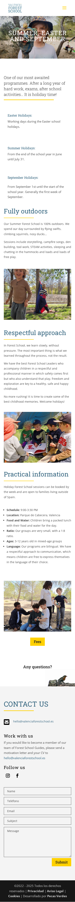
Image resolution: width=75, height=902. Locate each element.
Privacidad (36, 891)
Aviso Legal (55, 891)
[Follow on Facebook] (17, 776)
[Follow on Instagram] (8, 776)
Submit (61, 862)
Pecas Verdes (56, 896)
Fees (37, 641)
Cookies (14, 896)
